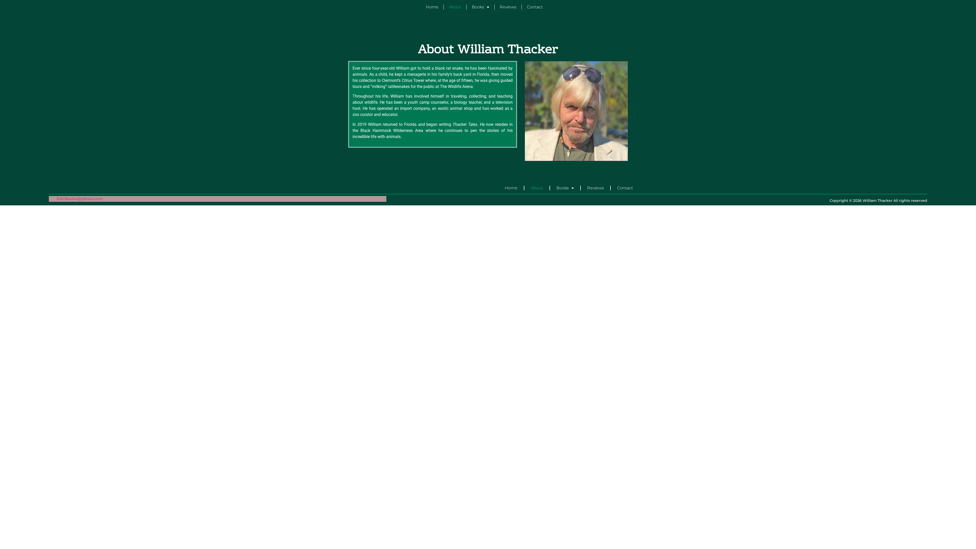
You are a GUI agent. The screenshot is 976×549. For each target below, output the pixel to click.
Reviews (508, 7)
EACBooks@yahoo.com (80, 198)
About (455, 7)
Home (432, 7)
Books (478, 7)
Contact (535, 7)
